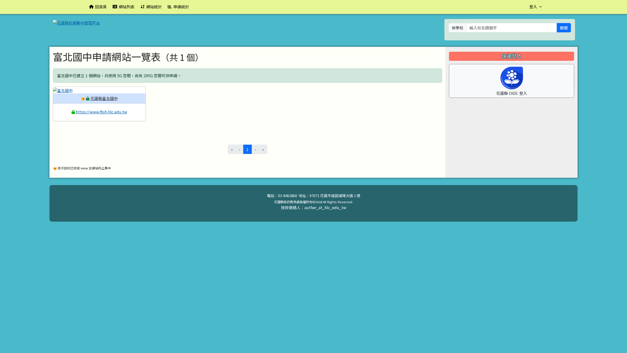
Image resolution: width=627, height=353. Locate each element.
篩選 (564, 28)
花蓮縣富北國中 (104, 98)
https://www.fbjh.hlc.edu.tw (101, 112)
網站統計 (154, 7)
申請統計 (181, 7)
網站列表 (126, 7)
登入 (533, 7)
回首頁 (101, 7)
